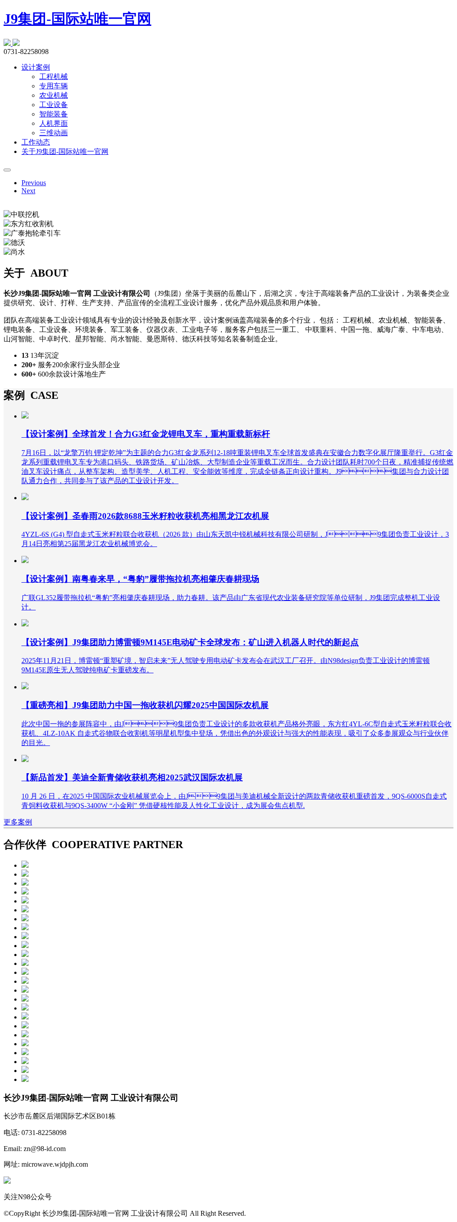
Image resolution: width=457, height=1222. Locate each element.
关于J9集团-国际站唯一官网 (64, 151)
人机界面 (53, 123)
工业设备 (53, 104)
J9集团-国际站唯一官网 (77, 19)
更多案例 (18, 822)
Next (28, 191)
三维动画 (53, 133)
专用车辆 (53, 86)
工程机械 (53, 76)
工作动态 (35, 142)
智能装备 (53, 114)
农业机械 (53, 95)
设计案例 (35, 67)
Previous (33, 182)
